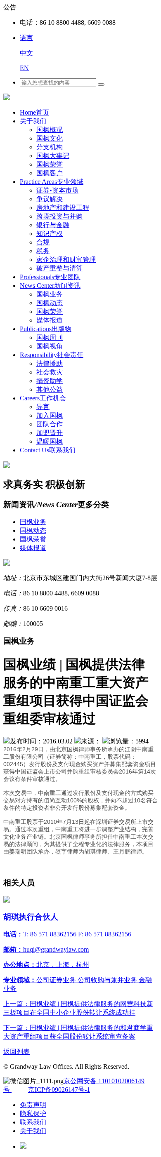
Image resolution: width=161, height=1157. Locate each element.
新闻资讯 (50, 285)
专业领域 (51, 181)
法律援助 (49, 363)
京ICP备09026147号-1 (59, 1089)
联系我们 (48, 450)
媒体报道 (49, 320)
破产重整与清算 (59, 268)
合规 (43, 242)
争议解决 (49, 198)
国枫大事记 (52, 155)
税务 (43, 250)
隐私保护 (33, 1113)
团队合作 (49, 424)
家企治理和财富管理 (66, 259)
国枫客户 (49, 172)
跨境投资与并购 (59, 216)
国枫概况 (49, 129)
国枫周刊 (49, 337)
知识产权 (49, 233)
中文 (26, 52)
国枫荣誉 (49, 164)
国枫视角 (49, 346)
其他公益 (49, 389)
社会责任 (51, 354)
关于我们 (33, 121)
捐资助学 (49, 380)
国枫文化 (49, 138)
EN (24, 67)
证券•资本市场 (57, 190)
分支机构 (49, 147)
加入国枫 (49, 415)
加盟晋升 (49, 432)
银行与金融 (52, 224)
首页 (34, 112)
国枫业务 (49, 294)
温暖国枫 (49, 441)
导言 (43, 406)
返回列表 (16, 1051)
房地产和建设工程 (62, 207)
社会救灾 (49, 372)
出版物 (45, 328)
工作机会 (43, 398)
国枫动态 (49, 302)
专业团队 (50, 276)
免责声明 (33, 1104)
